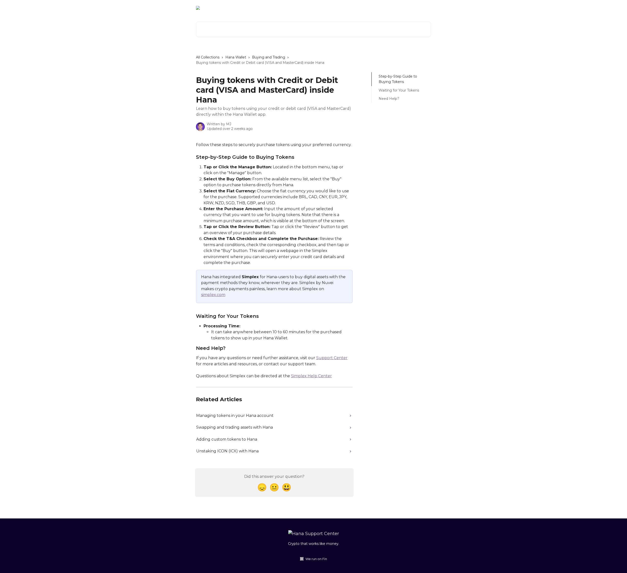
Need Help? (389, 98)
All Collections (207, 57)
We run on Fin (316, 559)
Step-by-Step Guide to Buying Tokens (398, 79)
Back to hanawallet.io (360, 8)
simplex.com (213, 294)
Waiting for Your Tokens (399, 90)
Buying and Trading (268, 57)
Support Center (332, 357)
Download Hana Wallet (407, 8)
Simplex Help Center (311, 376)
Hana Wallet (235, 57)
